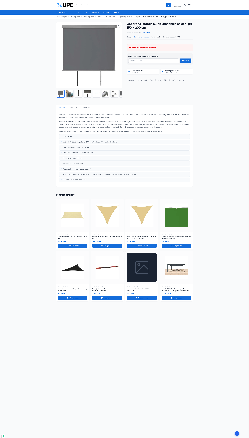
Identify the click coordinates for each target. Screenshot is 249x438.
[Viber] (151, 80)
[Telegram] (155, 80)
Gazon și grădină (88, 17)
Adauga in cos (74, 246)
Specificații (74, 107)
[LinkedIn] (165, 80)
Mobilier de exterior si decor (106, 17)
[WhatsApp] (146, 80)
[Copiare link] (183, 80)
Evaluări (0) (86, 107)
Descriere (61, 107)
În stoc (85, 12)
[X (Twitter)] (160, 80)
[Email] (179, 80)
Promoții (95, 12)
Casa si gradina (75, 17)
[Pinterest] (169, 80)
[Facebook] (137, 80)
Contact (117, 12)
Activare (106, 12)
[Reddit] (174, 80)
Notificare (185, 61)
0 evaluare (146, 32)
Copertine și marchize (125, 17)
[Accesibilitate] (237, 433)
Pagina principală (61, 17)
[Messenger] (141, 80)
